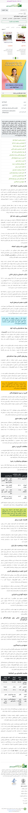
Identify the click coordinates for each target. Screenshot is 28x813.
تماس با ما (25, 801)
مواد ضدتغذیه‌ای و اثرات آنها (18, 152)
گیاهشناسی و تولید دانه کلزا (18, 143)
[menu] (24, 13)
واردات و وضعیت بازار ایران (18, 170)
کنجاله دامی (10, 18)
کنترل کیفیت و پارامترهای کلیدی (17, 173)
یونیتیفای (10, 811)
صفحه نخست (24, 18)
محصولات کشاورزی (17, 18)
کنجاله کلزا (5, 18)
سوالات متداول (24, 791)
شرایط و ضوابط (24, 793)
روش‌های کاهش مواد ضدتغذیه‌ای (17, 155)
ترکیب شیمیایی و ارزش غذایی (18, 149)
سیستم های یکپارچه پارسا (11, 810)
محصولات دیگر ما (22, 96)
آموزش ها (25, 803)
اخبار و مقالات (24, 789)
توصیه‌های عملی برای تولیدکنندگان (16, 179)
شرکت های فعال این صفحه (19, 93)
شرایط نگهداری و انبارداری (18, 176)
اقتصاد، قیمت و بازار (19, 167)
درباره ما (25, 798)
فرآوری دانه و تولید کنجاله (18, 146)
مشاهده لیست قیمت (14, 22)
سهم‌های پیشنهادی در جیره (18, 164)
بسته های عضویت (23, 796)
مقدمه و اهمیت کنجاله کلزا (19, 140)
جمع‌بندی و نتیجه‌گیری (19, 182)
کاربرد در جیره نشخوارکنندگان (18, 158)
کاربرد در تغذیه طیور (20, 161)
